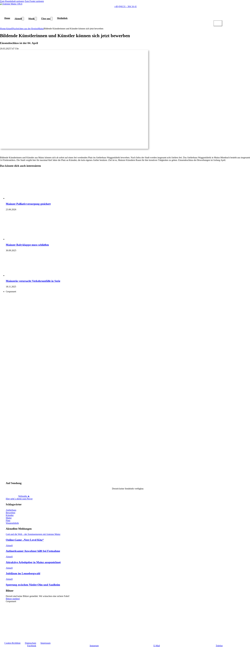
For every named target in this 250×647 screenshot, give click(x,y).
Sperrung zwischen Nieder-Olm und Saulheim (33, 584)
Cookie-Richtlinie (12, 643)
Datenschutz (30, 643)
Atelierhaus (11, 510)
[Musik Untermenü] (36, 18)
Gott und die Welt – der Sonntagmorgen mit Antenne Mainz (33, 534)
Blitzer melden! (13, 599)
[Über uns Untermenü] (51, 18)
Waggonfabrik (12, 523)
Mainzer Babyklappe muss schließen (27, 244)
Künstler (10, 515)
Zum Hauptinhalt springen (12, 1)
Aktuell (18, 18)
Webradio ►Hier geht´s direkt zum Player (19, 497)
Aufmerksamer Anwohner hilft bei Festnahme (33, 551)
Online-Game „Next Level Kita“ (25, 539)
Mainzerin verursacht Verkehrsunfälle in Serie (33, 280)
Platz (8, 520)
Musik (31, 18)
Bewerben (10, 512)
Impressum (45, 643)
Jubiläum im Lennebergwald (23, 573)
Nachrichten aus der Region (25, 28)
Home (7, 18)
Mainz (41, 28)
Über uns (45, 18)
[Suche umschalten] (218, 23)
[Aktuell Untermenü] (23, 18)
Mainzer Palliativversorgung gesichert (28, 203)
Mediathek (62, 18)
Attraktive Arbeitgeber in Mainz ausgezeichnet (33, 562)
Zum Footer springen (34, 1)
